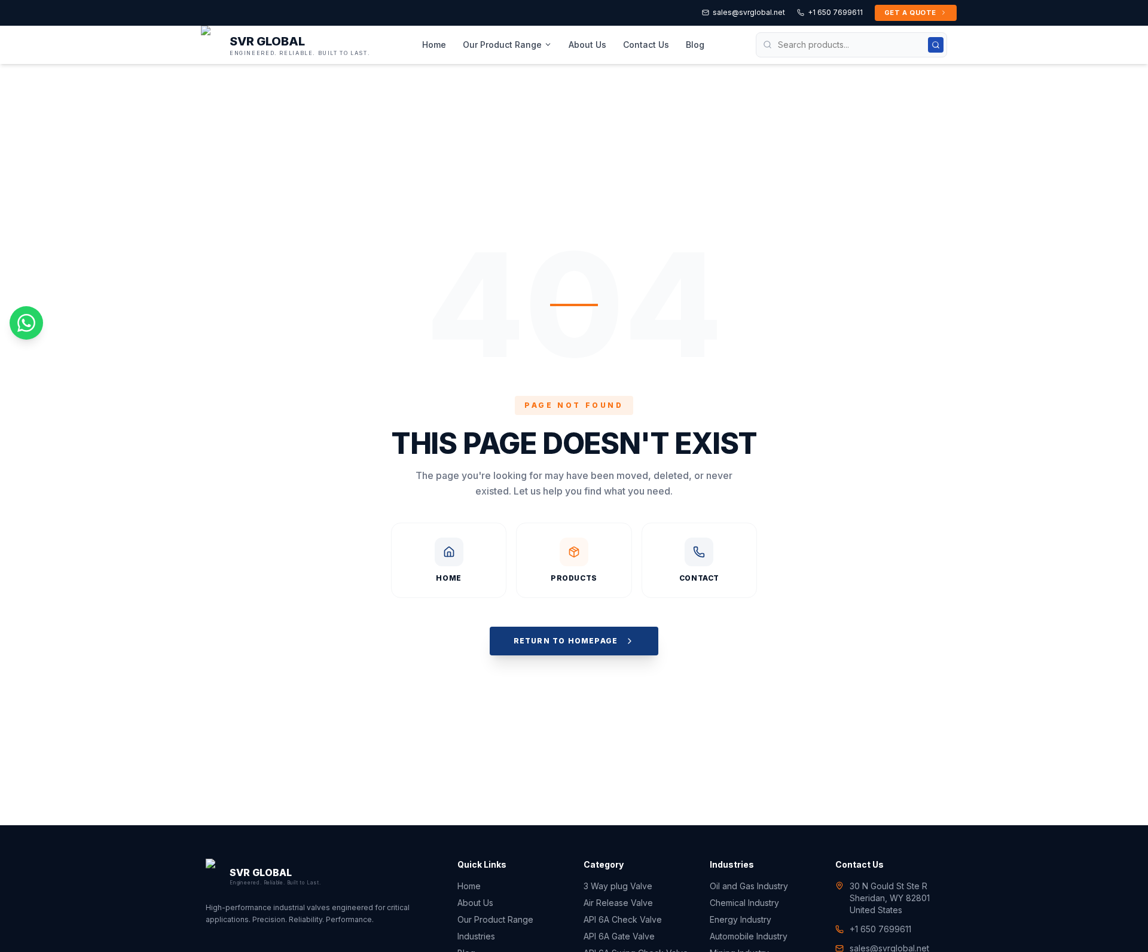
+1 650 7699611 (835, 12)
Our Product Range (502, 44)
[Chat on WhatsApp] (26, 323)
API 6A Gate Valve (619, 936)
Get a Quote (910, 12)
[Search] (936, 45)
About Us (587, 44)
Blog (695, 44)
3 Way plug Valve (618, 886)
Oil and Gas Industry (749, 886)
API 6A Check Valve (623, 919)
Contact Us (646, 44)
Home (434, 44)
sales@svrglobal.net (749, 12)
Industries (476, 936)
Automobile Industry (748, 936)
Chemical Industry (744, 903)
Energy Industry (740, 919)
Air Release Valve (618, 903)
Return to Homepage (566, 640)
